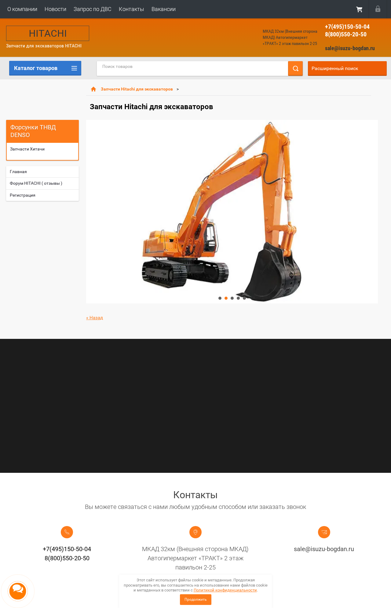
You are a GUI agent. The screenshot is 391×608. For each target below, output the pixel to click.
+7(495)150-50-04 (347, 26)
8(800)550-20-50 (346, 34)
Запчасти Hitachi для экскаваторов (137, 89)
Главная (18, 171)
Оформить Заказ (359, 9)
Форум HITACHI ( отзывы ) (36, 183)
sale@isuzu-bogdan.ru (350, 48)
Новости (55, 9)
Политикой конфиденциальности (225, 590)
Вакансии (164, 9)
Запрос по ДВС (92, 9)
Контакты (131, 9)
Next (91, 212)
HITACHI (48, 33)
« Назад (94, 318)
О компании (22, 9)
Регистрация (22, 195)
